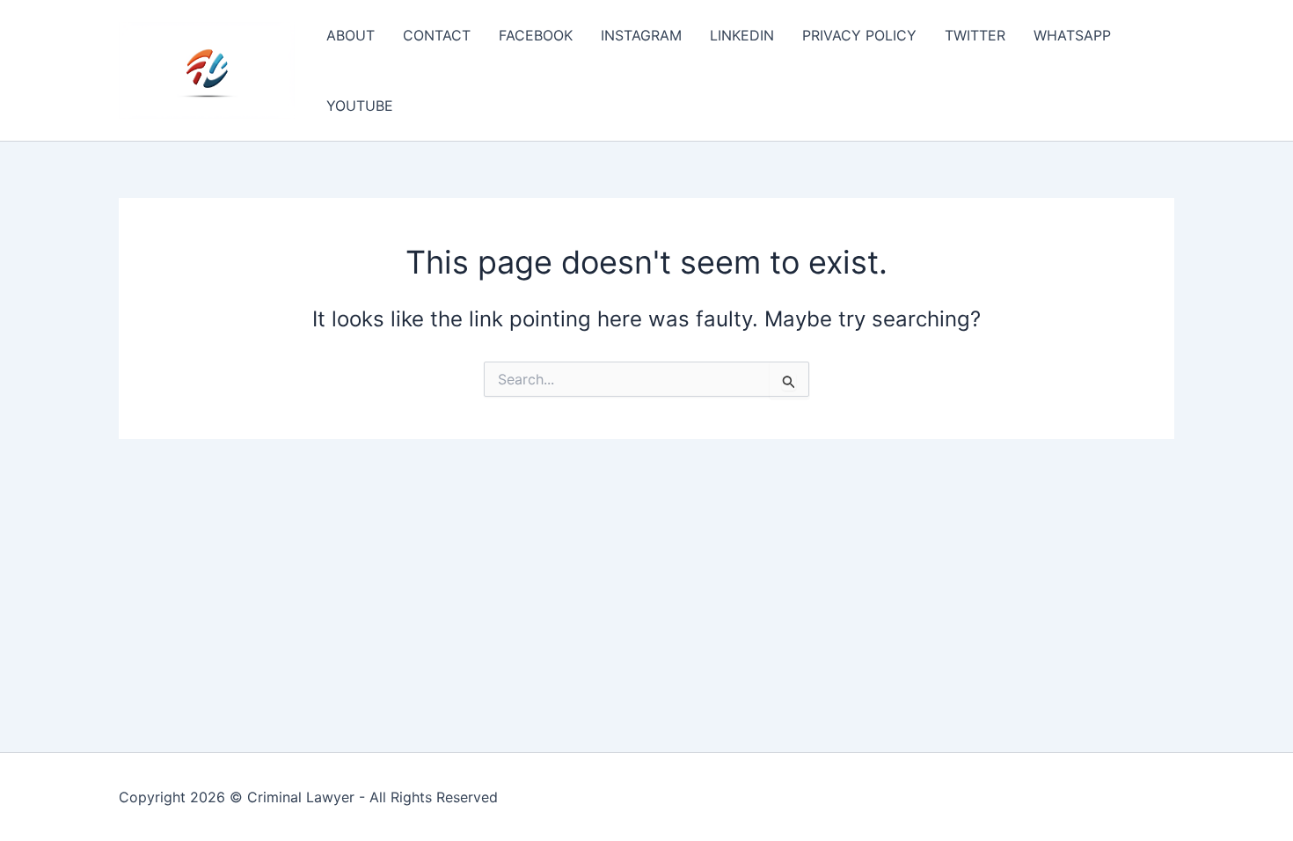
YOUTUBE (359, 105)
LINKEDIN (742, 35)
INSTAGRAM (641, 35)
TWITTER (975, 35)
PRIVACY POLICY (859, 35)
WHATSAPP (1072, 35)
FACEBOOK (536, 35)
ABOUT (350, 35)
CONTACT (437, 35)
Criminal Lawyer (300, 797)
